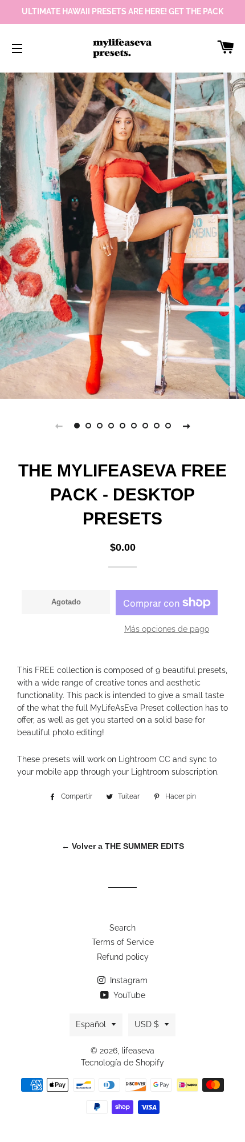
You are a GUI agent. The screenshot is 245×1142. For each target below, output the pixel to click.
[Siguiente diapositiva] (186, 425)
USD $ (146, 1024)
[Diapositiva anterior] (58, 425)
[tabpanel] (122, 234)
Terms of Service (123, 942)
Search (122, 927)
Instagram (128, 980)
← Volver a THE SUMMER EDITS (123, 846)
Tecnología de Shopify (122, 1062)
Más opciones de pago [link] (166, 629)
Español (91, 1024)
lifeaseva (137, 1050)
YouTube (128, 995)
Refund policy (123, 956)
